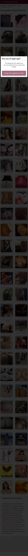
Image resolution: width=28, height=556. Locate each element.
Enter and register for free (14, 73)
